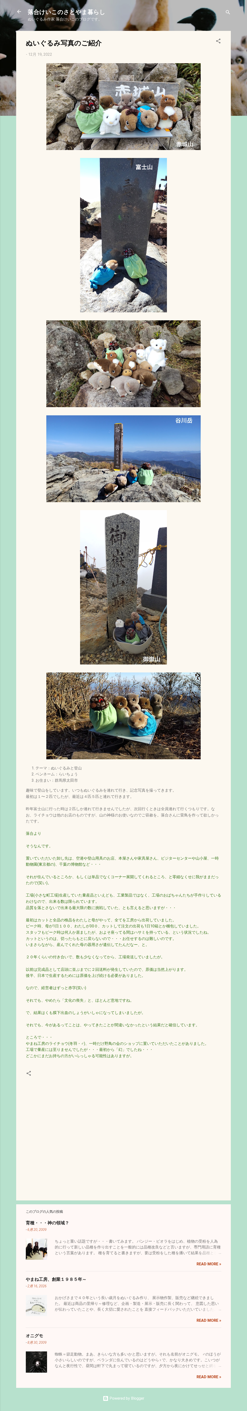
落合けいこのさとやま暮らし (66, 11)
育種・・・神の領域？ (47, 1223)
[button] (218, 42)
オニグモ (34, 1335)
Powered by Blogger (126, 1398)
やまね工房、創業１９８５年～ (56, 1279)
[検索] (228, 13)
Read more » (209, 1264)
